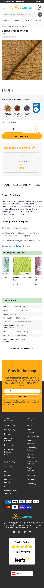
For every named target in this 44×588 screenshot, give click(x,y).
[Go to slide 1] (19, 83)
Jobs (6, 486)
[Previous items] (4, 268)
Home (4, 26)
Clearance (31, 479)
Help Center (9, 445)
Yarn (5, 20)
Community (31, 483)
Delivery (7, 434)
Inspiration (31, 475)
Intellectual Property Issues (8, 452)
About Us (8, 467)
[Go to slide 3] (25, 83)
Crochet (38, 20)
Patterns (15, 20)
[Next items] (39, 268)
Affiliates (7, 475)
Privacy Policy (10, 404)
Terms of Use (9, 425)
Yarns (29, 425)
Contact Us (8, 471)
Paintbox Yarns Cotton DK (22, 278)
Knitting (27, 20)
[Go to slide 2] (22, 83)
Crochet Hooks (33, 436)
